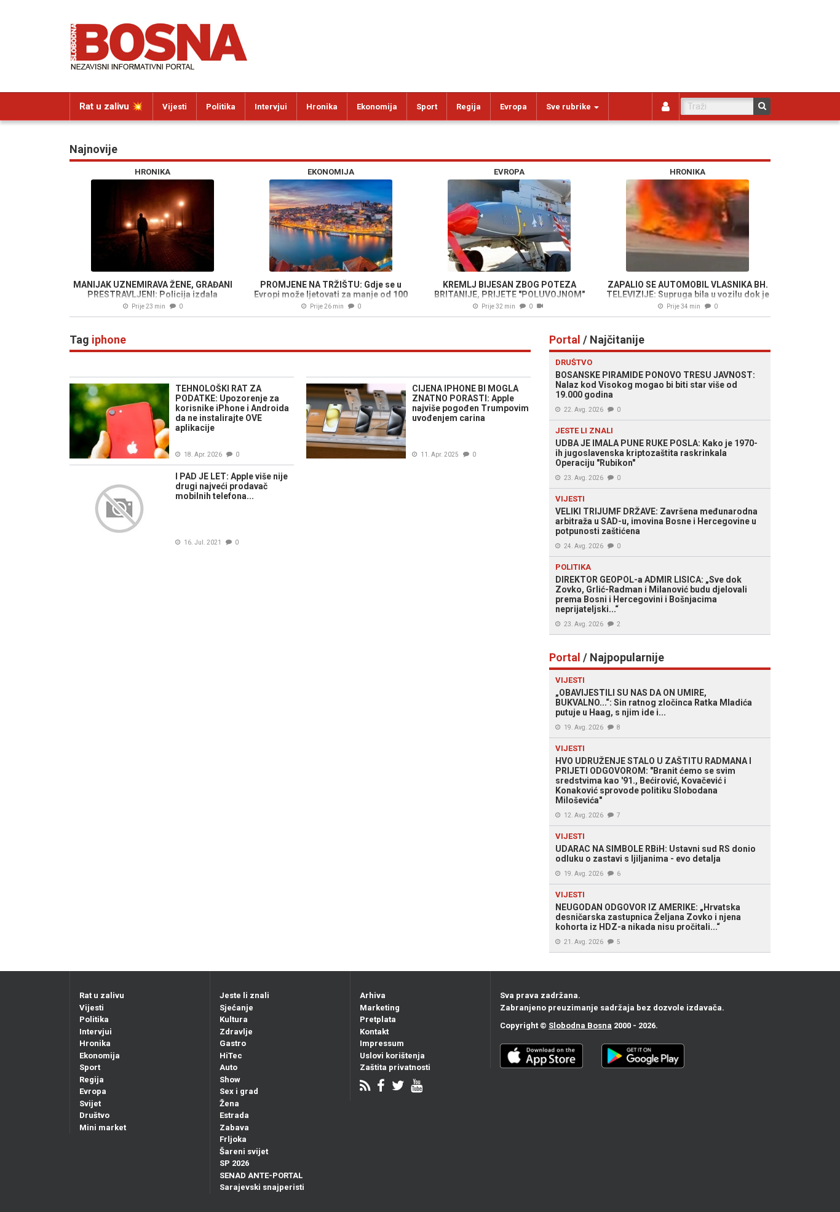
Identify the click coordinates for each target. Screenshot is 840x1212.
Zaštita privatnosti (395, 1067)
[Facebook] (381, 1087)
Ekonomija (377, 106)
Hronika (322, 106)
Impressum (382, 1043)
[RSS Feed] (365, 1087)
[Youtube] (416, 1087)
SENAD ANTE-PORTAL (261, 1175)
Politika (221, 106)
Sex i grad (239, 1091)
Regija (468, 106)
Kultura (234, 1019)
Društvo (94, 1115)
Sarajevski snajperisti (262, 1187)
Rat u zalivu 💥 (111, 106)
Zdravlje (236, 1031)
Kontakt (374, 1031)
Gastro (233, 1043)
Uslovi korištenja (392, 1055)
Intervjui (271, 106)
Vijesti (174, 106)
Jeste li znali (244, 995)
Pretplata (378, 1019)
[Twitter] (398, 1087)
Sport (426, 106)
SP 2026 (234, 1163)
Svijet (90, 1103)
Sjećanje (236, 1007)
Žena (229, 1103)
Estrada (234, 1115)
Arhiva (373, 995)
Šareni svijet (244, 1151)
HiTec (231, 1055)
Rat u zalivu (101, 995)
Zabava (234, 1127)
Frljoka (233, 1139)
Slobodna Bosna (580, 1025)
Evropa (513, 106)
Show (230, 1079)
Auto (228, 1067)
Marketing (380, 1007)
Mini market (102, 1127)
